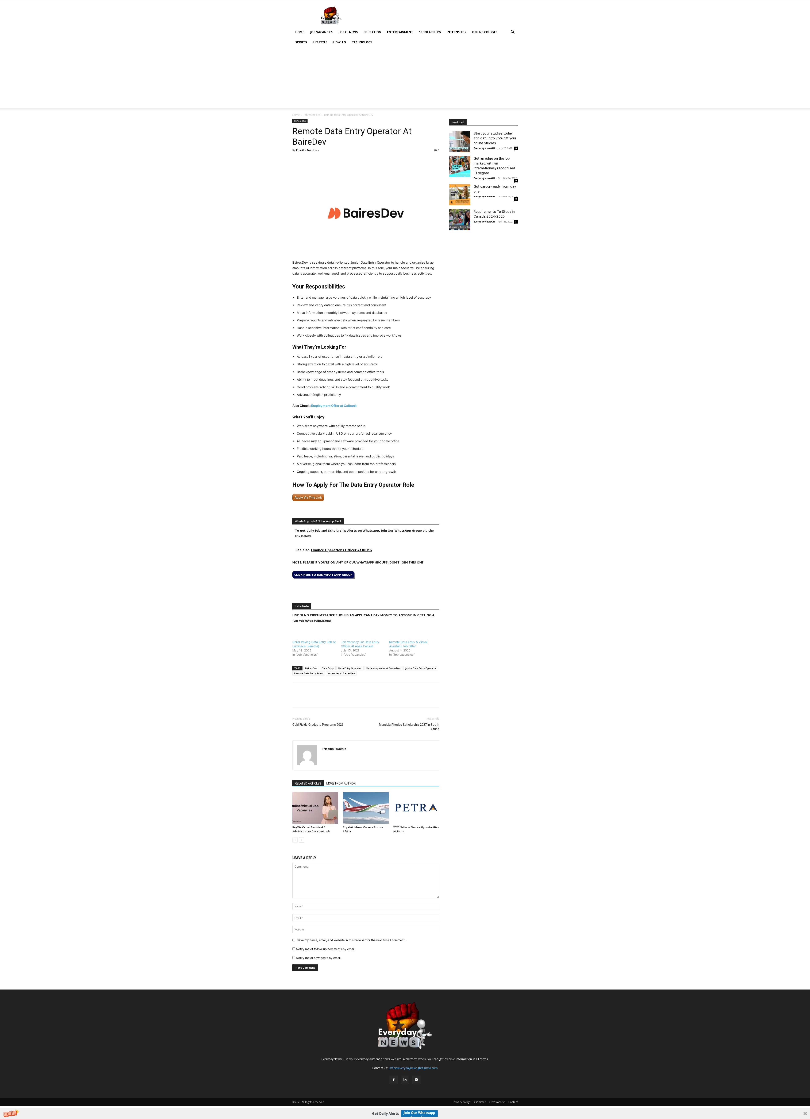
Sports (301, 42)
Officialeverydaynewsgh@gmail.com (413, 1068)
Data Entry (328, 668)
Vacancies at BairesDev (341, 673)
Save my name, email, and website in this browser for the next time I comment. (351, 940)
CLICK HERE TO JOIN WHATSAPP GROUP (323, 575)
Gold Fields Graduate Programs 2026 (317, 725)
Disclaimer (479, 1102)
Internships (456, 32)
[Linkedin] (325, 159)
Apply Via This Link (308, 497)
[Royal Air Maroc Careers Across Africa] (366, 808)
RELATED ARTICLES (308, 783)
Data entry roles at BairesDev (383, 668)
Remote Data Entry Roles (308, 673)
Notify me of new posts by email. (318, 958)
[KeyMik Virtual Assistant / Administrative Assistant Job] (315, 808)
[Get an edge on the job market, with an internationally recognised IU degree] (459, 166)
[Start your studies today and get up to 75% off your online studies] (459, 141)
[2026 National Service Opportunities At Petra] (416, 808)
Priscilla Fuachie (306, 150)
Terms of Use (497, 1102)
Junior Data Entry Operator (420, 668)
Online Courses (484, 32)
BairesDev (311, 668)
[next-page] (301, 840)
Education (372, 32)
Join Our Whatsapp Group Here (419, 1113)
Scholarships (430, 32)
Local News (348, 32)
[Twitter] (306, 159)
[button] (405, 1113)
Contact (513, 1102)
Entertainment (400, 32)
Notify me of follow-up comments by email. (325, 949)
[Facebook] (296, 159)
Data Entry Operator (350, 668)
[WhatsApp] (316, 159)
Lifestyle (320, 42)
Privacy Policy (462, 1102)
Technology (362, 42)
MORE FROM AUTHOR (341, 783)
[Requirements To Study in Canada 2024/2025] (459, 219)
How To (339, 42)
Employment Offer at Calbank (334, 406)
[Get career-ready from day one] (459, 194)
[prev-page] (295, 840)
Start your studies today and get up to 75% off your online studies (495, 138)
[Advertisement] (405, 78)
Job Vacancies (321, 32)
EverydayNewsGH (484, 148)
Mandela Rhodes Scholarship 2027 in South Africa (409, 727)
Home (299, 32)
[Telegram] (335, 159)
